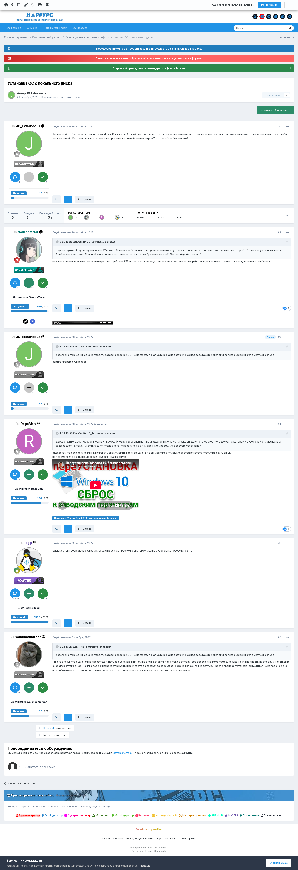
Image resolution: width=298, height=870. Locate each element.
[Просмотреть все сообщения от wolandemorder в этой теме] (56, 717)
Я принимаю (280, 862)
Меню (34, 27)
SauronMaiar (94, 346)
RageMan (28, 424)
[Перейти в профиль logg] (117, 217)
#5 (279, 543)
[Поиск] (290, 28)
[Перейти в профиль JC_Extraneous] (11, 95)
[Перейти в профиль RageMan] (101, 217)
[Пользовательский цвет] (26, 4)
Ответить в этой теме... (41, 767)
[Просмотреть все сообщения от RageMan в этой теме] (56, 529)
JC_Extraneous (36, 93)
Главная (16, 27)
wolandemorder (28, 637)
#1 (280, 126)
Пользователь (272, 815)
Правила (81, 27)
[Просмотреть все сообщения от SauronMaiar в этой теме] (56, 308)
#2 (279, 232)
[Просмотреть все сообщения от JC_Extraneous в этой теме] (56, 199)
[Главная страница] (6, 5)
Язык (105, 838)
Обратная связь (166, 838)
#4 (279, 423)
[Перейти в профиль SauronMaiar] (86, 217)
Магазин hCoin (58, 27)
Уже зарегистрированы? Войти (232, 4)
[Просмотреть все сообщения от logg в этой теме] (56, 623)
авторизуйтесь (122, 752)
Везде (278, 28)
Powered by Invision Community (149, 850)
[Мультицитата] (68, 199)
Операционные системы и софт (60, 97)
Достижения (29, 297)
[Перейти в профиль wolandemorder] (29, 654)
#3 (279, 336)
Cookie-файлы (187, 838)
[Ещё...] (287, 126)
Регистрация (269, 4)
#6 (279, 637)
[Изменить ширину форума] (47, 4)
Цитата (87, 199)
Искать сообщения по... (275, 110)
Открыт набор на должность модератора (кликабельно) (149, 68)
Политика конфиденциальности (133, 838)
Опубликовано (72, 126)
